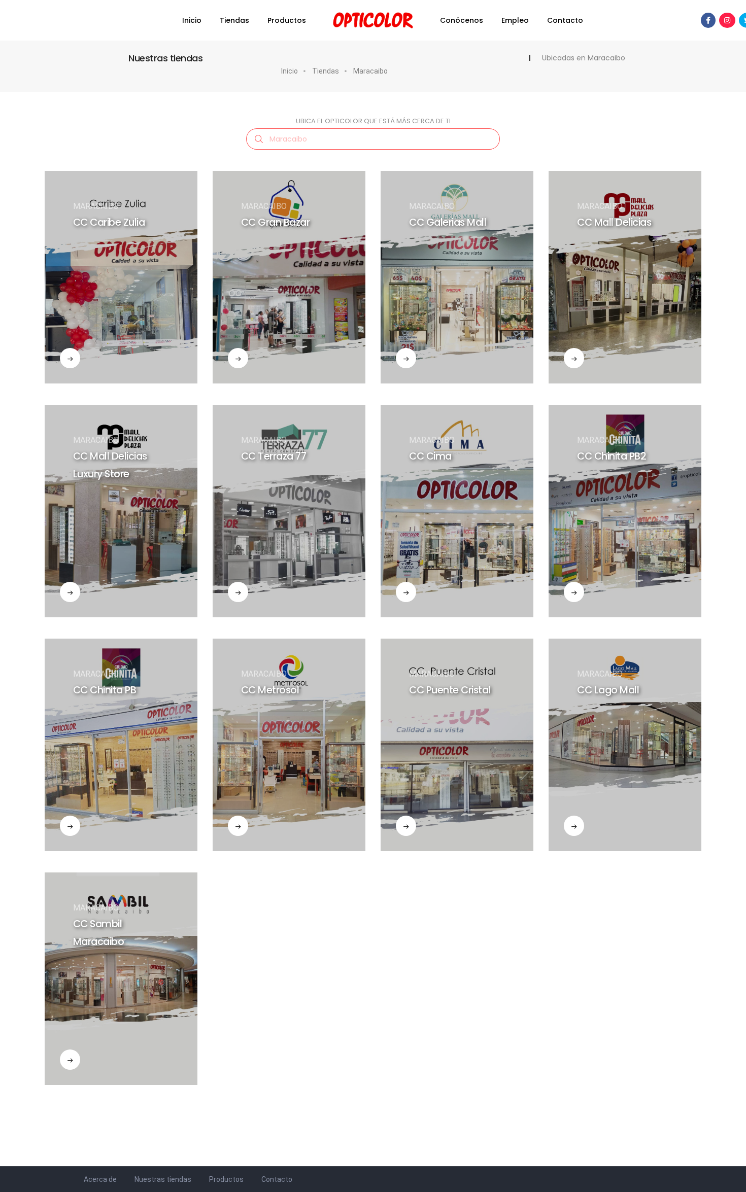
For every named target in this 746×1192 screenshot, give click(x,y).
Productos (286, 20)
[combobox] (373, 139)
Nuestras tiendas (162, 1179)
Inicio (191, 20)
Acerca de (100, 1179)
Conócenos (461, 20)
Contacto (565, 20)
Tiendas (234, 20)
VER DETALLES (96, 294)
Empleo (515, 20)
